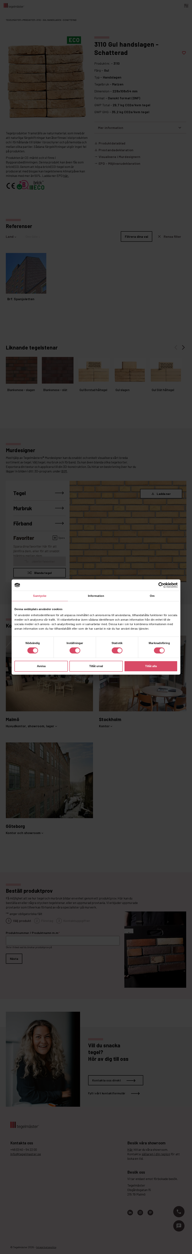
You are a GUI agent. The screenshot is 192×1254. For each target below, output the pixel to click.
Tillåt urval (96, 666)
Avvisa (41, 666)
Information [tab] (96, 595)
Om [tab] (152, 595)
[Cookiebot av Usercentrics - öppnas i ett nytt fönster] (161, 585)
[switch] (75, 650)
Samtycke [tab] (39, 595)
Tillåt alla (151, 666)
